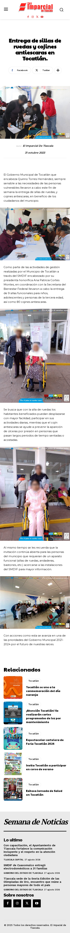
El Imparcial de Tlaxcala (38, 145)
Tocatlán (35, 32)
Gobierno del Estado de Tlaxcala (23, 873)
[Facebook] (28, 17)
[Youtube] (42, 17)
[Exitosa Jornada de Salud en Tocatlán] (13, 789)
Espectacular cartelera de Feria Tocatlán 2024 (45, 741)
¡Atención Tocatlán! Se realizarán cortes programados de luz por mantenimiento (43, 716)
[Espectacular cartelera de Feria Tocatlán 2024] (13, 738)
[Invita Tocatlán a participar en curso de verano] (13, 764)
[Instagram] (33, 17)
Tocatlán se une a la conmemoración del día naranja (43, 690)
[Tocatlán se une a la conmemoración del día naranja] (13, 687)
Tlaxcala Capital (13, 859)
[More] (58, 70)
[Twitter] (37, 17)
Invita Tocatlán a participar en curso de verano (46, 767)
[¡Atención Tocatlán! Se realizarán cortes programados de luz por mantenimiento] (13, 713)
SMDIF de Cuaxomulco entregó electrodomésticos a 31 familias (25, 867)
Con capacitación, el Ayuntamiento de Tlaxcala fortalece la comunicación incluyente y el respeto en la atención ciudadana (29, 850)
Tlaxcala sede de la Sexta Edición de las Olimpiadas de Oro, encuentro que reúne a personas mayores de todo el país (32, 882)
